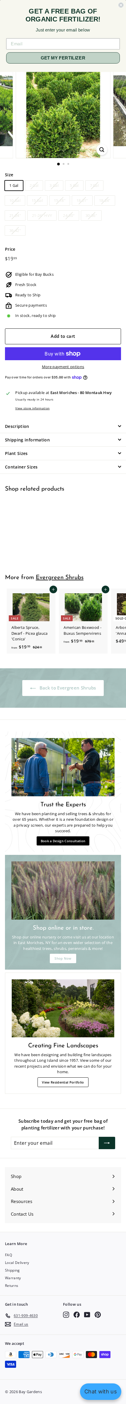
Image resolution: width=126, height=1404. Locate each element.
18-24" (104, 200)
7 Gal (94, 185)
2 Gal (34, 185)
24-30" (68, 215)
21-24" (15, 215)
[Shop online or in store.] (63, 890)
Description (17, 426)
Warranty (13, 1277)
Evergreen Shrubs (60, 578)
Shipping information (27, 440)
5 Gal (74, 185)
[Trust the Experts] (63, 767)
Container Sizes (21, 467)
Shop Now (63, 958)
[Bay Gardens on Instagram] (66, 1315)
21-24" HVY (42, 215)
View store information (32, 408)
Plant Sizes (16, 453)
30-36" (91, 215)
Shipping (12, 1270)
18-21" (82, 200)
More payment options (63, 366)
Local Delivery (17, 1262)
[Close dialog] (121, 5)
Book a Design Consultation (63, 841)
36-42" (15, 230)
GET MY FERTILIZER (63, 57)
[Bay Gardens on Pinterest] (98, 1315)
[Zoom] (101, 149)
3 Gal (54, 185)
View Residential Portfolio (63, 1082)
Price (10, 249)
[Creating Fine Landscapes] (63, 1008)
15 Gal (37, 200)
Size (9, 174)
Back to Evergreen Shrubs (67, 688)
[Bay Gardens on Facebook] (77, 1315)
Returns (11, 1285)
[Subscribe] (107, 1143)
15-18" (59, 200)
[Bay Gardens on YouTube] (87, 1315)
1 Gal (13, 185)
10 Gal (15, 200)
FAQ (8, 1254)
